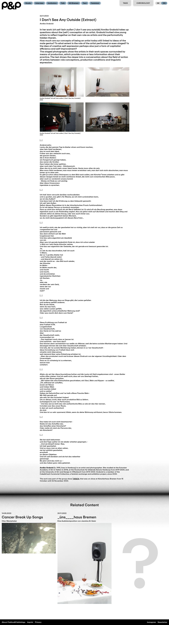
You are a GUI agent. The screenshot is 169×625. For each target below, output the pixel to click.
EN (164, 3)
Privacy (38, 622)
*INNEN (75, 478)
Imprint (30, 622)
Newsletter (162, 622)
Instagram (151, 622)
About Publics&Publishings (13, 622)
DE (158, 3)
